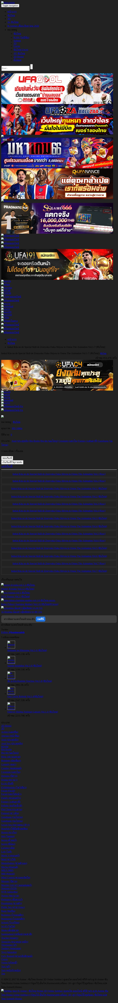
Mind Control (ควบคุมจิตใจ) (15, 877)
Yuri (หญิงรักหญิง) (11, 970)
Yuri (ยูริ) (5, 966)
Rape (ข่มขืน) (8, 911)
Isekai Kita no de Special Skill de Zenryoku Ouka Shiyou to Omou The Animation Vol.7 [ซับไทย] (59, 571)
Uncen (17, 46)
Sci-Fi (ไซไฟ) (8, 926)
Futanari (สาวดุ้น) (10, 813)
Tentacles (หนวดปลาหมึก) (14, 941)
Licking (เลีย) (8, 848)
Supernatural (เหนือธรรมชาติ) (16, 934)
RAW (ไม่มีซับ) (21, 37)
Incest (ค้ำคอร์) (9, 840)
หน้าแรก (12, 11)
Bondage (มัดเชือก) (11, 760)
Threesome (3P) (9, 945)
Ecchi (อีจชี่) (7, 783)
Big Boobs (6, 749)
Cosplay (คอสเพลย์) (11, 768)
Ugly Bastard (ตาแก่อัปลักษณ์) (16, 956)
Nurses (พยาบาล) (10, 895)
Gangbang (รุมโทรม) (12, 817)
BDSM (4, 746)
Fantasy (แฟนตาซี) (10, 801)
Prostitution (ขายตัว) (11, 903)
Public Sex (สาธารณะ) (13, 907)
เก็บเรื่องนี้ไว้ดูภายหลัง (12, 462)
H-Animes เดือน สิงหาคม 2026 (23, 26)
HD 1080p (17, 428)
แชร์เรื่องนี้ (6, 466)
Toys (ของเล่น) (9, 952)
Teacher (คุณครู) (9, 938)
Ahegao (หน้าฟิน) (10, 735)
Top (3, 973)
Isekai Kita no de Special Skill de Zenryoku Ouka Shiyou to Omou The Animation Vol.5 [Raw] (59, 533)
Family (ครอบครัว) (11, 798)
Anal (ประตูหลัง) (9, 739)
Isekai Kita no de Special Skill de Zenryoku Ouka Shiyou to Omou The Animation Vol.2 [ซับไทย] (59, 496)
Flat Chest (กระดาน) (11, 809)
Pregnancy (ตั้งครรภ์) (12, 899)
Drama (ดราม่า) (9, 779)
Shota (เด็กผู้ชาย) (10, 930)
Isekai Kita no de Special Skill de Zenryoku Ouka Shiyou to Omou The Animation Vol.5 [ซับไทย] (59, 548)
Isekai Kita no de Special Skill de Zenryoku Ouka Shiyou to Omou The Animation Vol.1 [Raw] (59, 474)
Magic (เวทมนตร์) (10, 855)
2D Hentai (19, 56)
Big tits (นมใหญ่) (10, 753)
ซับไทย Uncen (21, 49)
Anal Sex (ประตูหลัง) (12, 743)
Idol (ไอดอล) (8, 836)
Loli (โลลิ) (6, 851)
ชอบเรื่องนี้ (7, 458)
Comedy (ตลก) (8, 764)
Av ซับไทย (12, 22)
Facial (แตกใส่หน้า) (11, 794)
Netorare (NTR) (9, 888)
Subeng (17, 40)
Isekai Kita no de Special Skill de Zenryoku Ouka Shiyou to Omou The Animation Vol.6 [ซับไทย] (59, 556)
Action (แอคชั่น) (9, 732)
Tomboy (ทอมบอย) (11, 948)
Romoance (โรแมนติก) (13, 918)
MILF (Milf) (7, 870)
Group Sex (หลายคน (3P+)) (15, 824)
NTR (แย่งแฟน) (9, 891)
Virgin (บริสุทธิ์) (9, 962)
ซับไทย (11, 15)
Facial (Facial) (8, 790)
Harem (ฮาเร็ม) (9, 832)
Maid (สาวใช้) (8, 859)
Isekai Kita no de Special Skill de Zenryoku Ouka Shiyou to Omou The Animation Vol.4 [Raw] (59, 510)
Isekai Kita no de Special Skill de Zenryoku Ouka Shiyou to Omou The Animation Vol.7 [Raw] (59, 563)
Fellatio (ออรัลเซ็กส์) (11, 805)
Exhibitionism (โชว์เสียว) (13, 787)
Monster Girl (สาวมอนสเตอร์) (16, 885)
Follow (13, 632)
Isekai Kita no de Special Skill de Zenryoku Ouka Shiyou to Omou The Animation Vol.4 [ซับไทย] (59, 526)
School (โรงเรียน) (10, 922)
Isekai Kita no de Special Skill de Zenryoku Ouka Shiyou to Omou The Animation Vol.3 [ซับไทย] (59, 518)
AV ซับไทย (19, 53)
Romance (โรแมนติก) (12, 915)
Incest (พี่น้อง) (8, 844)
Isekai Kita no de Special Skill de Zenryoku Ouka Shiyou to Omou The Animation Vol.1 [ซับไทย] (59, 488)
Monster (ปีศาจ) (9, 881)
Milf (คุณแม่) (8, 873)
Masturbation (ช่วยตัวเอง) (14, 863)
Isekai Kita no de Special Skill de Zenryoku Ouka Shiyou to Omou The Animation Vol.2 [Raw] (59, 481)
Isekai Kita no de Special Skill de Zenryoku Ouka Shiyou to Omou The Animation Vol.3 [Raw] (59, 503)
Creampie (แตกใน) (10, 772)
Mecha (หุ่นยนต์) (9, 867)
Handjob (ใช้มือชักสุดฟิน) (14, 828)
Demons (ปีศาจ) (9, 776)
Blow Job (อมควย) (10, 756)
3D (8, 18)
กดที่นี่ (40, 619)
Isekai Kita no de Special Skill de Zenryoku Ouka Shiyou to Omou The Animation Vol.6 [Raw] (59, 540)
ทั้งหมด (17, 60)
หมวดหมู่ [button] (12, 29)
